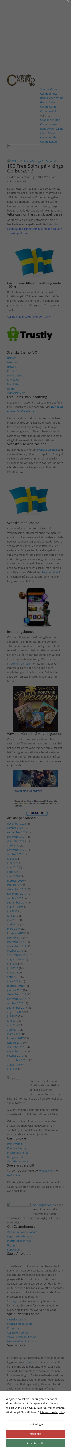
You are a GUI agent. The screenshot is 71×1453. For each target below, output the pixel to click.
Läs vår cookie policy (52, 1412)
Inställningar (35, 1424)
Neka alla (35, 1434)
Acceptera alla (35, 1443)
